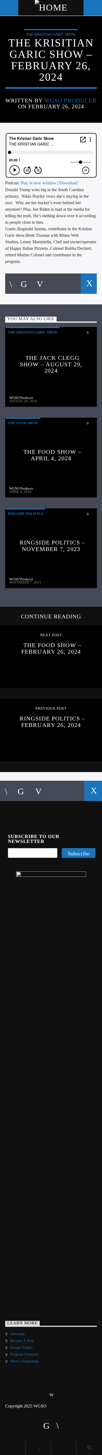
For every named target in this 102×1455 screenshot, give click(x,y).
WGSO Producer (70, 100)
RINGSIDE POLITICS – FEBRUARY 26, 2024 (52, 721)
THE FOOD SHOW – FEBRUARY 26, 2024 (51, 648)
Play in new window (38, 183)
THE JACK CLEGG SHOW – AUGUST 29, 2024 (51, 364)
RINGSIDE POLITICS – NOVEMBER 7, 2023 (52, 545)
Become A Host (22, 1341)
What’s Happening (24, 1361)
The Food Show (23, 423)
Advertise (17, 1334)
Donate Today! (21, 1348)
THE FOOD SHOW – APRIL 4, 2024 (52, 455)
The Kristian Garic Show (51, 34)
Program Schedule (24, 1354)
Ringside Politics (25, 514)
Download (68, 183)
